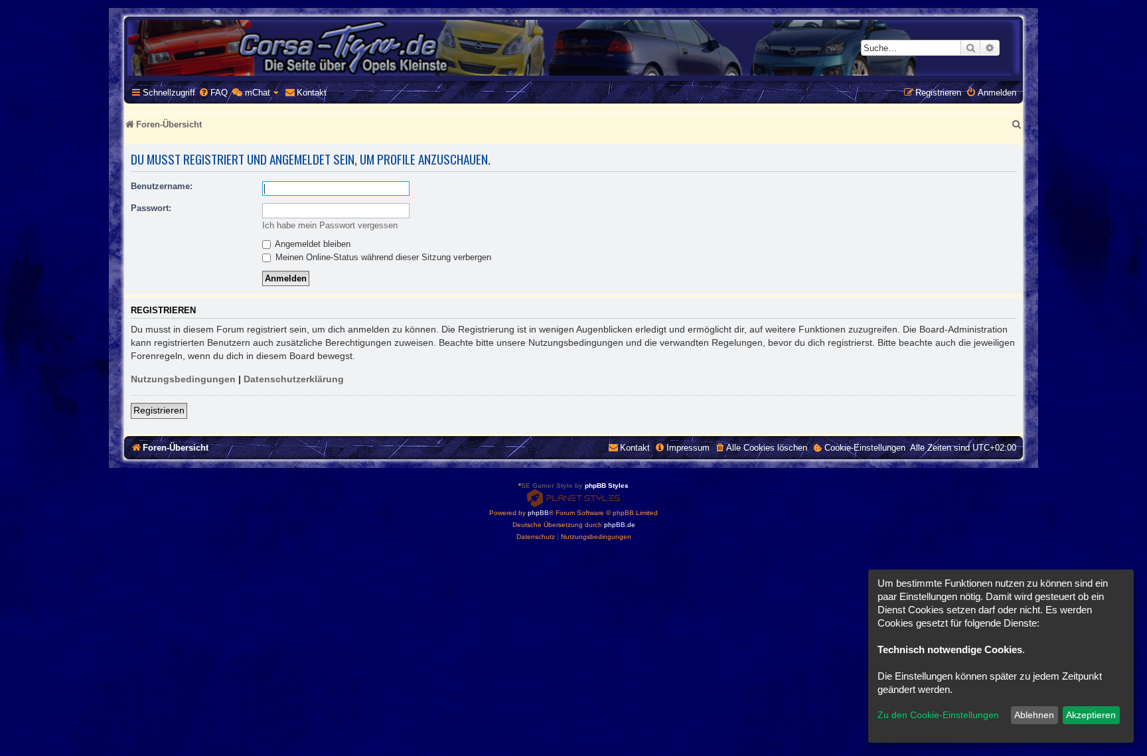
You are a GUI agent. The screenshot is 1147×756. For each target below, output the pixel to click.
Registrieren (159, 410)
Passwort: (151, 208)
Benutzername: (161, 186)
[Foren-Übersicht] (573, 48)
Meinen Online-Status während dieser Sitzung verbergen (382, 257)
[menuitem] (213, 92)
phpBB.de (619, 524)
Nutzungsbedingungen (183, 379)
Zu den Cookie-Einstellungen (938, 715)
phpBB (538, 512)
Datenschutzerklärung (294, 379)
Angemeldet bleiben (311, 244)
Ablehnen (1034, 715)
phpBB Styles (607, 485)
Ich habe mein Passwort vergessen (330, 225)
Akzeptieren (1091, 715)
